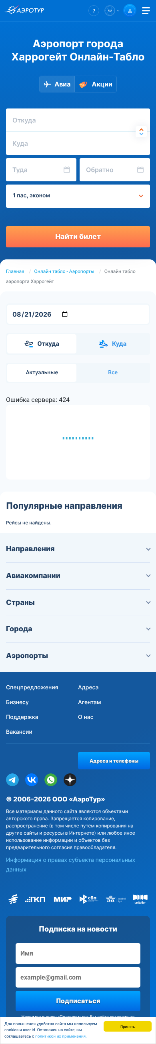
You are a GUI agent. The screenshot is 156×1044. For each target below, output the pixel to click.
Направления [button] (30, 549)
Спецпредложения (32, 687)
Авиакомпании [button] (33, 576)
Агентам (89, 702)
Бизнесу (17, 702)
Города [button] (19, 629)
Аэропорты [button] (27, 656)
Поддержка (22, 717)
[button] (93, 10)
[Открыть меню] (146, 10)
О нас (86, 717)
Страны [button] (20, 602)
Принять (127, 1026)
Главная (15, 271)
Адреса (88, 687)
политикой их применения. (61, 1036)
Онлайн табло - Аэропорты (64, 271)
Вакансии (19, 732)
